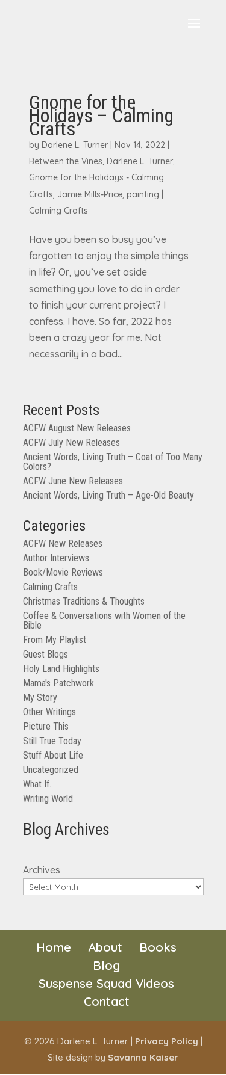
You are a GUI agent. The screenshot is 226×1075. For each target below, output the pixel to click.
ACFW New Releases (62, 543)
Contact (107, 1001)
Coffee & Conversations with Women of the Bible (104, 620)
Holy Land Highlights (61, 668)
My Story (40, 697)
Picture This (46, 726)
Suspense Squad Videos (106, 983)
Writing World (48, 798)
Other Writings (49, 712)
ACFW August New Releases (77, 428)
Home (53, 947)
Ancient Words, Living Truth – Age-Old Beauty (108, 495)
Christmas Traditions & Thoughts (84, 601)
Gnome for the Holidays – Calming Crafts (101, 115)
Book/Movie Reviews (63, 572)
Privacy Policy (166, 1041)
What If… (39, 784)
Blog (106, 965)
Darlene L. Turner (75, 145)
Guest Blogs (45, 654)
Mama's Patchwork (58, 683)
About (105, 947)
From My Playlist (54, 639)
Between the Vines (65, 161)
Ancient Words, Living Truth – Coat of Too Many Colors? (112, 461)
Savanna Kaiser (143, 1057)
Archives (41, 870)
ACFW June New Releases (73, 481)
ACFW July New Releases (71, 442)
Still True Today (52, 741)
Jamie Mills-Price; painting (108, 194)
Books (158, 947)
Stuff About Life (53, 755)
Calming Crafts (58, 210)
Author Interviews (56, 558)
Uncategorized (50, 769)
